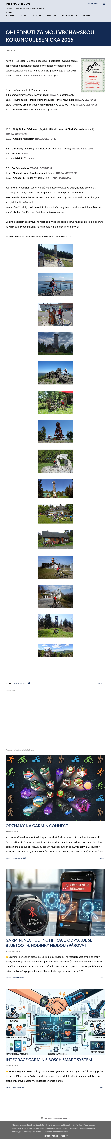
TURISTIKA (37, 16)
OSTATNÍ (86, 16)
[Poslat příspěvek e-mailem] (29, 683)
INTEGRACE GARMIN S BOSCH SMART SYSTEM (49, 1059)
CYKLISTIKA (51, 16)
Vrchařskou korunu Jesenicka (38, 75)
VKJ (24, 683)
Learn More (51, 1136)
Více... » (102, 858)
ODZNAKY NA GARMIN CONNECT (37, 825)
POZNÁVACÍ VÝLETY (69, 16)
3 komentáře (18, 1087)
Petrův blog (18, 4)
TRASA (54, 95)
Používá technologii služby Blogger (56, 1118)
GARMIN (23, 16)
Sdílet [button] (100, 683)
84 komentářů (19, 978)
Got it (64, 1136)
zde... (70, 236)
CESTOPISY (10, 16)
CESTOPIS (50, 139)
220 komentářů (19, 858)
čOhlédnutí (17, 683)
